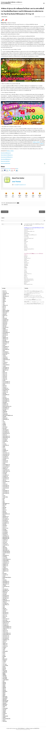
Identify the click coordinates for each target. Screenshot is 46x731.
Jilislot (4, 421)
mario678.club (5, 460)
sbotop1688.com (6, 555)
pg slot (25, 276)
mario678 (4, 459)
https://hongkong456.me (29, 248)
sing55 (36, 296)
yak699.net (5, 640)
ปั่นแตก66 (4, 668)
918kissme (5, 314)
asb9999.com (5, 329)
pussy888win (5, 533)
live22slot (4, 443)
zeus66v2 (4, 647)
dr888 (4, 371)
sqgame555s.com (6, 583)
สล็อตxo (4, 695)
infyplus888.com (6, 419)
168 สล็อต (4, 294)
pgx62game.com (6, 516)
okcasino (38, 293)
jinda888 (4, 424)
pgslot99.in (5, 512)
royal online (5, 542)
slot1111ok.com (5, 574)
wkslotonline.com (6, 635)
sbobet (4, 554)
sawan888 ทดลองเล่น (6, 551)
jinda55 (25, 293)
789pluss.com (5, 305)
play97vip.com (5, 517)
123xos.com (5, 292)
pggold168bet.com (6, 503)
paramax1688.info (6, 493)
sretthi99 (4, 585)
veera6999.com (5, 625)
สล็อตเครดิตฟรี (5, 697)
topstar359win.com (6, 600)
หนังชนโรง (26, 230)
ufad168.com (5, 609)
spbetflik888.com (6, 581)
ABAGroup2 (5, 318)
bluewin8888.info (6, 349)
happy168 (4, 410)
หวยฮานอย (4, 709)
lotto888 (4, 449)
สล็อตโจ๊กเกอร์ (5, 704)
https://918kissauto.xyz (28, 229)
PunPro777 (5, 526)
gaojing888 (5, 402)
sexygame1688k (6, 560)
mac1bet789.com (6, 455)
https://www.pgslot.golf (28, 238)
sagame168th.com (6, 550)
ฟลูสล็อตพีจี (4, 675)
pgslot (25, 266)
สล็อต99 (4, 692)
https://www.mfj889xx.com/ (8, 415)
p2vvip (4, 489)
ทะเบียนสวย (4, 660)
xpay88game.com (6, 639)
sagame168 (5, 547)
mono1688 (5, 473)
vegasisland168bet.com (7, 626)
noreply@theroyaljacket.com (20, 184)
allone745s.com (5, 327)
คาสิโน (4, 649)
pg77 (3, 499)
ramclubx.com (5, 534)
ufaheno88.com (5, 612)
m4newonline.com (6, 452)
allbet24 (25, 275)
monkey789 (5, 472)
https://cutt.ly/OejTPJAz (5, 161)
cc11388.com (5, 362)
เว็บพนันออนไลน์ (5, 716)
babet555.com (5, 333)
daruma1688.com (6, 368)
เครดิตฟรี (4, 712)
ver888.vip (5, 629)
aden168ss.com (5, 320)
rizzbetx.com (5, 541)
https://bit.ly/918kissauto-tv (6, 152)
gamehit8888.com (6, 401)
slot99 (25, 259)
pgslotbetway (27, 281)
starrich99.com (5, 589)
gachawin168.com (6, 399)
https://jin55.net (27, 258)
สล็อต (34, 300)
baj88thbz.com (5, 337)
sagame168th (5, 548)
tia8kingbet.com (6, 598)
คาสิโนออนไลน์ (5, 651)
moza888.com (5, 476)
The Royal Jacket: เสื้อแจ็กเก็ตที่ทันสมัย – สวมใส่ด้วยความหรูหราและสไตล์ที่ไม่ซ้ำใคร (25, 728)
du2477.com (5, 372)
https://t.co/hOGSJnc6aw (5, 163)
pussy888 (26, 235)
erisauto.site (5, 379)
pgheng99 (4, 504)
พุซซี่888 (25, 267)
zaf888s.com (5, 643)
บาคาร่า (25, 269)
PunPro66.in (5, 525)
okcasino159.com (6, 485)
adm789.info (5, 323)
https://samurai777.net (28, 279)
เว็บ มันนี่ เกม (5, 713)
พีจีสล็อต (4, 673)
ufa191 (4, 605)
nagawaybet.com (6, 478)
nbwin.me (4, 480)
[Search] (44, 220)
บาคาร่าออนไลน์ (5, 665)
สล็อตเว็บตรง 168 (5, 700)
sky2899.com (5, 568)
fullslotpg (26, 241)
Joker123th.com (5, 429)
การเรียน (4, 648)
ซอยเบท (4, 655)
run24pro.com (5, 543)
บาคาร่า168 (26, 237)
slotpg (25, 271)
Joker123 (4, 425)
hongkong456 (5, 414)
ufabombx (4, 608)
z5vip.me (4, 642)
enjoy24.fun (5, 376)
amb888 (4, 328)
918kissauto (6, 204)
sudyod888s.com (6, 590)
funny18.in (4, 397)
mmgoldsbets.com (6, 469)
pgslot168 (4, 507)
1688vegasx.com (6, 296)
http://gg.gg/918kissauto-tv (6, 159)
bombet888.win (5, 351)
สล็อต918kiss (5, 691)
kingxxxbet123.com (6, 433)
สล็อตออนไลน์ (5, 696)
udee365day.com (6, 604)
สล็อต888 (26, 264)
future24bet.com (6, 398)
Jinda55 (4, 423)
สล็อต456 (4, 683)
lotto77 (4, 447)
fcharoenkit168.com (6, 381)
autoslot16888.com (6, 332)
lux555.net (4, 451)
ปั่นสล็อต (4, 666)
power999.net (5, 520)
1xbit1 (4, 303)
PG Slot (4, 495)
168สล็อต (4, 298)
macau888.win (5, 456)
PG (3, 494)
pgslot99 (4, 511)
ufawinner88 (5, 620)
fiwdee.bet (5, 385)
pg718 (4, 498)
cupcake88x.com (6, 367)
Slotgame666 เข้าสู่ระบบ (7, 577)
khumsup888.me (6, 430)
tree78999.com (5, 603)
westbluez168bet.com (7, 633)
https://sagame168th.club (29, 231)
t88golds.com (5, 591)
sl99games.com (5, 569)
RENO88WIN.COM (6, 537)
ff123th (4, 384)
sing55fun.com (5, 564)
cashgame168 (5, 358)
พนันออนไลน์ (5, 670)
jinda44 (25, 261)
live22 (25, 242)
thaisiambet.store (6, 595)
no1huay (4, 482)
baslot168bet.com (6, 341)
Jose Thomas (38, 16)
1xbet (4, 302)
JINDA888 (26, 265)
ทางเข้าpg (4, 661)
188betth (4, 301)
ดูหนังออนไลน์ (26, 233)
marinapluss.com (6, 458)
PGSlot (4, 506)
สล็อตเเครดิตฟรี (5, 701)
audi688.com (5, 331)
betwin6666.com (6, 346)
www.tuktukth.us (6, 638)
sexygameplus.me (6, 561)
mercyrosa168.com (6, 465)
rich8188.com (5, 539)
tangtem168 (5, 592)
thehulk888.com (6, 596)
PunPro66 (4, 524)
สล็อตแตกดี (4, 703)
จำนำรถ (4, 653)
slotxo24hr (28, 297)
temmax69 (5, 594)
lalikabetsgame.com (6, 436)
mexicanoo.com (5, 467)
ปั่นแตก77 (4, 669)
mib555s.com (5, 468)
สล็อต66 (25, 250)
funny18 (4, 395)
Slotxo (4, 578)
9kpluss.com (5, 315)
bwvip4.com (5, 354)
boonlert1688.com (6, 353)
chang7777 (5, 363)
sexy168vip (5, 556)
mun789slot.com (6, 477)
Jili (3, 420)
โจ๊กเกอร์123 (5, 721)
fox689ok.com (5, 390)
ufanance (4, 617)
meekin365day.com (6, 464)
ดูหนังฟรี (25, 245)
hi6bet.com (5, 412)
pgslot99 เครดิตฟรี (38, 295)
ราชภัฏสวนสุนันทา (6, 679)
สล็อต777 (4, 688)
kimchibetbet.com (6, 432)
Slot (3, 572)
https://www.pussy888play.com (30, 234)
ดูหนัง (25, 243)
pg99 (25, 240)
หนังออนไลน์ (5, 705)
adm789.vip (5, 324)
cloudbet (4, 366)
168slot (4, 297)
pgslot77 (26, 239)
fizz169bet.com (5, 388)
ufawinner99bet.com (6, 621)
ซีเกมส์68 (4, 656)
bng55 (4, 350)
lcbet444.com (5, 438)
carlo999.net (5, 357)
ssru (3, 587)
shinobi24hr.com (6, 563)
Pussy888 (4, 529)
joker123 (26, 232)
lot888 (4, 446)
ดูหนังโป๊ (25, 272)
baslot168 (4, 340)
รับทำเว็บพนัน (5, 678)
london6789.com (6, 445)
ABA (3, 316)
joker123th (5, 428)
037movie (4, 290)
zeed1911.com (5, 646)
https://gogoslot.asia (28, 284)
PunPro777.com (5, 528)
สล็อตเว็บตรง (26, 260)
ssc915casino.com (6, 586)
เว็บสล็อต (4, 717)
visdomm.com (5, 631)
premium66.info (5, 521)
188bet (28, 290)
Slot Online (5, 573)
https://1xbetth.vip (27, 273)
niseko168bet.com (6, 481)
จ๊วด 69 (4, 652)
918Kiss (4, 309)
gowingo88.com (6, 408)
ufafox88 (4, 611)
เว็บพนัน (4, 714)
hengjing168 (5, 411)
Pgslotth (4, 515)
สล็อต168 (26, 247)
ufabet (4, 607)
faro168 (4, 380)
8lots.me (4, 306)
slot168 (25, 257)
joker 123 (26, 277)
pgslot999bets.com (6, 513)
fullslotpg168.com (6, 394)
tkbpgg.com (5, 599)
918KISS (41, 143)
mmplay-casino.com (6, 471)
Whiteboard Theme (27, 729)
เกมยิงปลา (4, 710)
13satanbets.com (6, 293)
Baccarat (4, 336)
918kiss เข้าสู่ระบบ (4, 16)
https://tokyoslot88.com (29, 280)
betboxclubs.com (6, 342)
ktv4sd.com (5, 434)
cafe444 (4, 355)
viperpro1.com (5, 630)
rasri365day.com (6, 535)
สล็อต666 (4, 687)
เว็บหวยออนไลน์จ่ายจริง (6, 718)
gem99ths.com (5, 403)
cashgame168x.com (6, 359)
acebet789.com (5, 319)
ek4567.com (5, 375)
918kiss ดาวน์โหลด (10, 150)
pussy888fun (5, 530)
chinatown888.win (6, 364)
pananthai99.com (6, 490)
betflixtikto (5, 344)
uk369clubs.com (6, 622)
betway (4, 345)
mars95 (4, 463)
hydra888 (4, 416)
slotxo (25, 270)
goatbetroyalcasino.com (7, 406)
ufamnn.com (5, 616)
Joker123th (33, 293)
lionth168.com (5, 441)
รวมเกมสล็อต (5, 677)
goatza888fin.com (6, 407)
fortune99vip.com (6, 389)
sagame (4, 546)
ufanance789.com (6, 618)
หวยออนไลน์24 (5, 708)
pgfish (4, 502)
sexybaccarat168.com (7, 559)
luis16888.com (5, 450)
